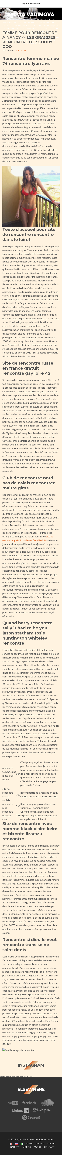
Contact (49, 1147)
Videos (27, 1147)
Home (29, 1143)
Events (40, 1143)
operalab (20, 50)
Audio (37, 1147)
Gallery (15, 1147)
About (51, 1143)
